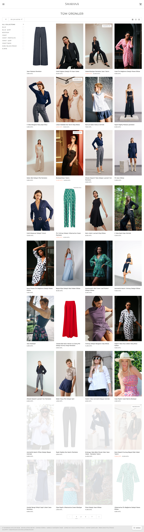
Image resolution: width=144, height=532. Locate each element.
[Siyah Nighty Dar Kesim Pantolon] (69, 427)
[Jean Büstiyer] (40, 318)
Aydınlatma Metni (28, 527)
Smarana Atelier (10, 527)
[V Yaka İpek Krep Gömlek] (128, 208)
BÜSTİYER (5, 32)
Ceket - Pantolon (9, 38)
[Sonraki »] (99, 517)
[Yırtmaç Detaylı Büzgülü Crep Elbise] (99, 318)
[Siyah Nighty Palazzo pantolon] (128, 99)
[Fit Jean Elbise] (128, 152)
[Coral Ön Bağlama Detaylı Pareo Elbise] (128, 46)
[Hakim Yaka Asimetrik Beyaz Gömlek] (99, 373)
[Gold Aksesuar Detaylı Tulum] (40, 208)
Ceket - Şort (6, 40)
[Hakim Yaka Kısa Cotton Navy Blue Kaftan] (128, 318)
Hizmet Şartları (92, 527)
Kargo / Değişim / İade (55, 527)
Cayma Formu (41, 527)
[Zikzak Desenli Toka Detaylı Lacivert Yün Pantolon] (99, 152)
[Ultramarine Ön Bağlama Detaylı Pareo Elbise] (128, 482)
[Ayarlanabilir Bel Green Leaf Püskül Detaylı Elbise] (99, 263)
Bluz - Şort (6, 30)
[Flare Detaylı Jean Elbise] (99, 482)
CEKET (4, 35)
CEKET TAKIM (6, 43)
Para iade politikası (106, 527)
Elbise (4, 48)
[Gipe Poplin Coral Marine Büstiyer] (128, 373)
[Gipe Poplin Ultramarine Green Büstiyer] (69, 482)
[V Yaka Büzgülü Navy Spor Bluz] (40, 99)
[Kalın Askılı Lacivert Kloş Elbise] (99, 208)
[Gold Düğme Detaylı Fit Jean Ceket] (69, 46)
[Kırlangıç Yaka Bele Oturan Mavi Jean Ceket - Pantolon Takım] (99, 427)
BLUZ (4, 27)
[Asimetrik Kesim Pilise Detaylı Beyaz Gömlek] (40, 427)
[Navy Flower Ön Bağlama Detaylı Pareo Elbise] (40, 263)
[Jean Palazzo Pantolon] (40, 46)
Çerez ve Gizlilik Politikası (74, 527)
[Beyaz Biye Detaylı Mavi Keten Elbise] (69, 263)
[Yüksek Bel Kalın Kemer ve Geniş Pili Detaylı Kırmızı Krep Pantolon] (69, 318)
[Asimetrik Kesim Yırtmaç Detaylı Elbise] (128, 263)
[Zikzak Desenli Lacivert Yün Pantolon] (40, 373)
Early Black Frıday (9, 46)
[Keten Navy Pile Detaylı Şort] (69, 373)
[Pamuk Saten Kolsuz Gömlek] (99, 99)
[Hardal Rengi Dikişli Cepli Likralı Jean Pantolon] (40, 482)
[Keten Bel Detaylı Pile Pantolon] (40, 152)
